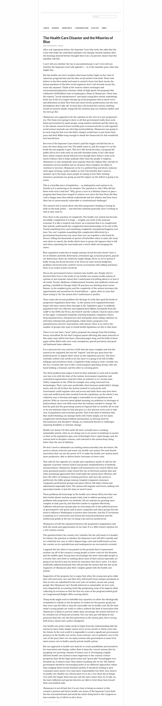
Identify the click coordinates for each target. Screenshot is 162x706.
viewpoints (67, 28)
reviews (55, 28)
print (104, 28)
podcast (95, 28)
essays (46, 28)
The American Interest (56, 19)
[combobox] (104, 16)
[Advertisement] (81, 5)
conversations (81, 28)
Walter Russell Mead (53, 46)
